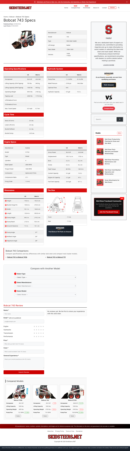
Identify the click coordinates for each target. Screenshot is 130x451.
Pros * (6, 340)
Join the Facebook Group (108, 212)
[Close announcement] (127, 2)
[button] (118, 7)
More (119, 133)
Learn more (108, 65)
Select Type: (20, 274)
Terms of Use (70, 431)
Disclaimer (79, 431)
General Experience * (11, 355)
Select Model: (21, 291)
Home (66, 8)
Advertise (50, 431)
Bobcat (12, 17)
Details (18, 416)
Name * (6, 310)
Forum (112, 7)
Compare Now (75, 8)
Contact (104, 8)
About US (96, 8)
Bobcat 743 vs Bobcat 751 (56, 257)
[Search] (120, 119)
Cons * (6, 348)
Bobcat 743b (18, 400)
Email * (12, 318)
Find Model (86, 8)
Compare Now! (108, 108)
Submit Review (24, 372)
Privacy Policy (59, 431)
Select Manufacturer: (23, 282)
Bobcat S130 (72, 400)
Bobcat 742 (45, 400)
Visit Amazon (109, 85)
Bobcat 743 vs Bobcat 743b (17, 257)
